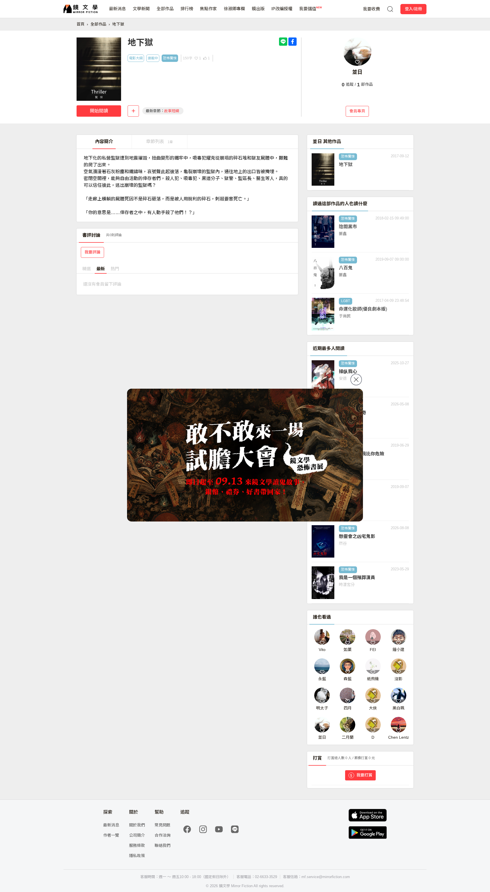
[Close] (356, 379)
